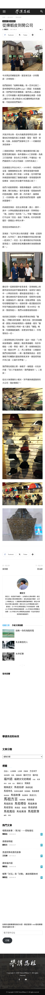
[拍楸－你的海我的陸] (8, 633)
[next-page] (24, 665)
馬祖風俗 (9, 811)
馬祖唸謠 (29, 787)
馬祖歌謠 (30, 800)
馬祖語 (24, 808)
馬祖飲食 (33, 811)
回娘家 (26, 771)
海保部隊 (7, 775)
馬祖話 (17, 808)
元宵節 (20, 771)
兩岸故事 (18, 17)
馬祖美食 (32, 803)
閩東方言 (20, 783)
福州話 (35, 775)
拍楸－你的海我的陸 (25, 631)
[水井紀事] (8, 656)
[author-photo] (22, 590)
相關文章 (6, 625)
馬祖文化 (33, 795)
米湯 (34, 779)
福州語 (8, 779)
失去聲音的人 (22, 642)
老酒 (38, 779)
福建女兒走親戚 (22, 779)
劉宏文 (6, 29)
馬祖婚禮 (35, 791)
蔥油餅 (40, 569)
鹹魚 (5, 815)
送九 (13, 783)
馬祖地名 (8, 791)
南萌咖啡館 (7, 841)
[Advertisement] (22, 4)
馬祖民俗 (8, 803)
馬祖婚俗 (27, 791)
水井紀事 (20, 654)
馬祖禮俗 (20, 803)
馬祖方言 (11, 799)
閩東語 (27, 783)
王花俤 (4, 856)
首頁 (3, 17)
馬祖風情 (21, 811)
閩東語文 (8, 787)
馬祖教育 (25, 795)
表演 (5, 783)
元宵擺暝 (13, 771)
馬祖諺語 (32, 807)
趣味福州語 (7, 863)
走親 (9, 783)
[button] (4, 11)
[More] (32, 35)
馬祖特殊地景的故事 (11, 852)
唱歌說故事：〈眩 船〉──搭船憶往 (17, 831)
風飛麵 (5, 569)
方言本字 (33, 771)
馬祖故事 (15, 795)
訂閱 (7, 940)
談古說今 (10, 17)
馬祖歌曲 (22, 800)
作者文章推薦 (17, 625)
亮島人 (6, 771)
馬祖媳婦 (6, 795)
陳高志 (4, 834)
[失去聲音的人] (8, 645)
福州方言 (27, 775)
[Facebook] (19, 979)
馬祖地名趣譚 (18, 791)
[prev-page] (20, 665)
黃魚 (9, 815)
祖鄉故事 (19, 775)
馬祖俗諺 (19, 787)
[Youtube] (25, 979)
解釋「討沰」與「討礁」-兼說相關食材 (20, 874)
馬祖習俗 (8, 807)
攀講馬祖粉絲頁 (10, 736)
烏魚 (12, 775)
